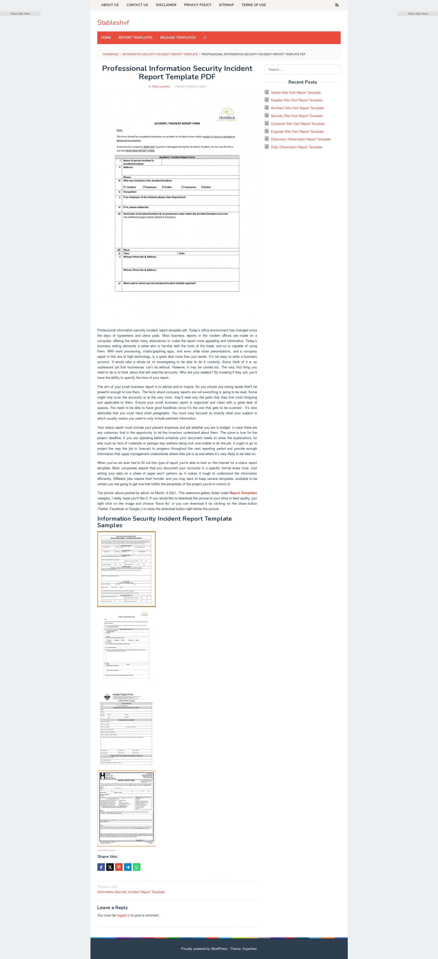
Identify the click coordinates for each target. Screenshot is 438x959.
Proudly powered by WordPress (204, 948)
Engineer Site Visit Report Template (297, 131)
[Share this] (101, 867)
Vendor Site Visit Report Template (296, 92)
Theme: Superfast (243, 948)
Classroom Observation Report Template (301, 139)
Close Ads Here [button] (20, 13)
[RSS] (337, 5)
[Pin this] (119, 867)
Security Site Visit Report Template (297, 115)
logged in (123, 915)
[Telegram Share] (128, 867)
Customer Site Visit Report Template (298, 123)
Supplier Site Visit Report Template (296, 100)
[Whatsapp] (136, 867)
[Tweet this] (110, 867)
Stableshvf (113, 22)
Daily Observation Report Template (296, 146)
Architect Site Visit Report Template (297, 107)
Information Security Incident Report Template (131, 889)
